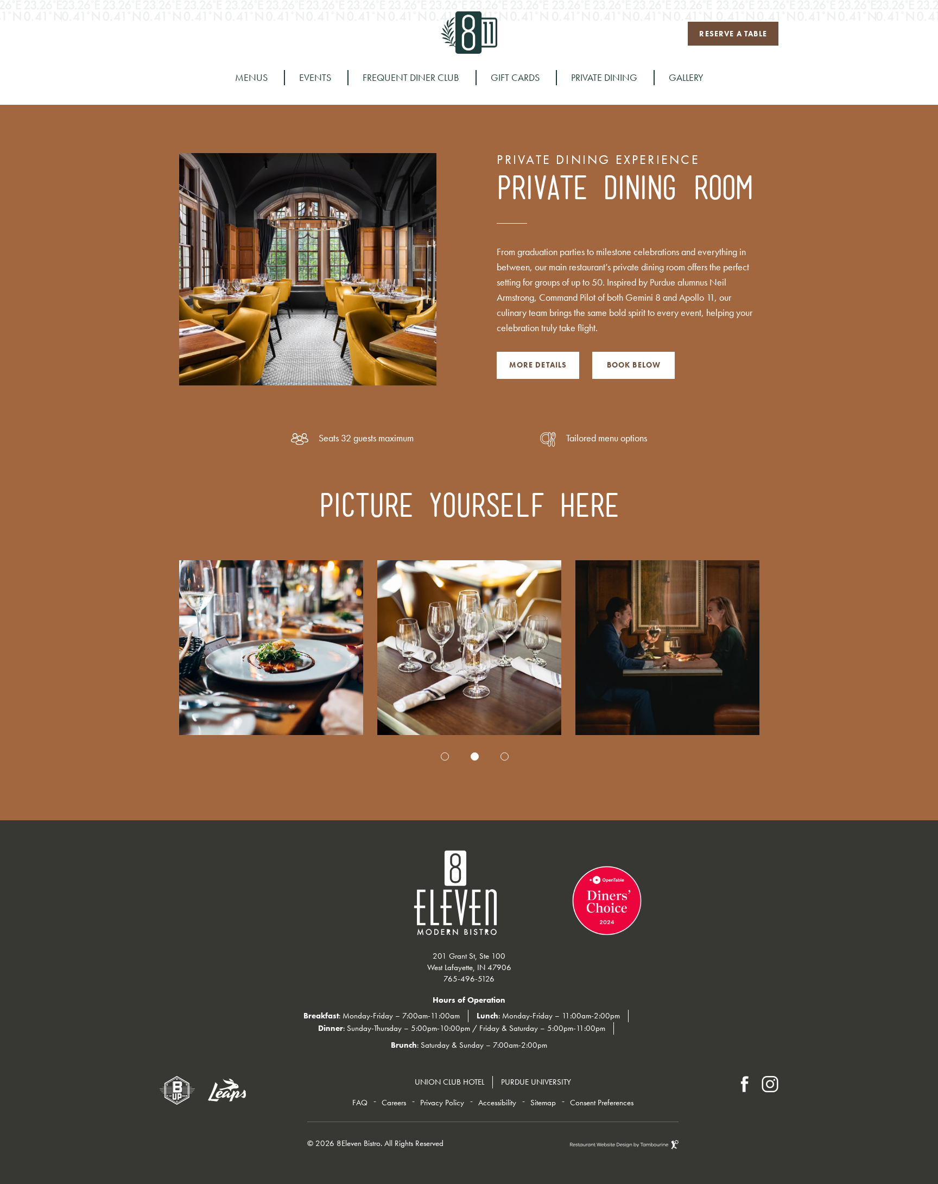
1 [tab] (445, 756)
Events (315, 77)
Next (760, 740)
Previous (177, 565)
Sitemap (543, 1102)
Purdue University (536, 1082)
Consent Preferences (601, 1102)
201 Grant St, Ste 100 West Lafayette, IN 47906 (469, 960)
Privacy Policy (442, 1102)
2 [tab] (475, 756)
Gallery (686, 77)
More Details (537, 361)
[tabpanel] (271, 647)
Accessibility (497, 1102)
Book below (634, 365)
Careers (394, 1102)
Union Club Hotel (449, 1082)
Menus (251, 77)
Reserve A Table (733, 30)
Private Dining (604, 77)
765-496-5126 (219, 33)
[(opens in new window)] (177, 1090)
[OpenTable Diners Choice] (525, 891)
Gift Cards (515, 77)
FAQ (359, 1102)
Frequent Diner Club (411, 77)
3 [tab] (504, 756)
